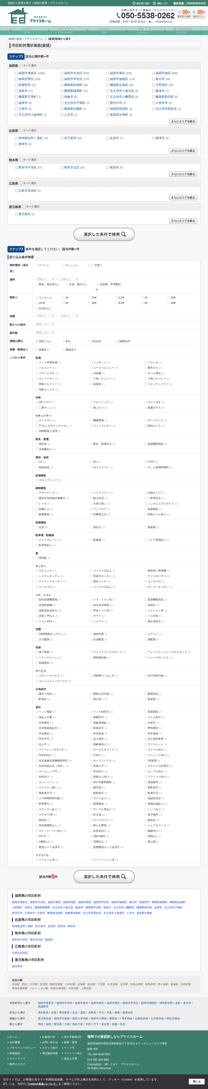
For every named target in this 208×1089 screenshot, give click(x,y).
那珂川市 (116, 102)
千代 (101, 1012)
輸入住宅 (100, 498)
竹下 (96, 1024)
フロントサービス (51, 675)
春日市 (160, 79)
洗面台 (153, 605)
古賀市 (23, 108)
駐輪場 (99, 539)
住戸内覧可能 (157, 675)
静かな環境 (101, 825)
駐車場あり (47, 545)
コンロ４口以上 (104, 586)
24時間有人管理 (50, 431)
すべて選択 (29, 65)
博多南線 (127, 1018)
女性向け (46, 776)
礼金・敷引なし (78, 284)
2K (146, 297)
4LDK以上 (45, 308)
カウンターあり (50, 809)
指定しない (45, 341)
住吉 (75, 1012)
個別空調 (100, 633)
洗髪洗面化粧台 (50, 610)
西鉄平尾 (77, 1024)
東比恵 (105, 1024)
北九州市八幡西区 (122, 96)
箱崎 (117, 1012)
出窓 (43, 527)
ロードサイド (103, 820)
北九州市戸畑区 (75, 102)
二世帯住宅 (156, 498)
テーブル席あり (104, 809)
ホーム (13, 1036)
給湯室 (99, 384)
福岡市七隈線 (99, 1018)
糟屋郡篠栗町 (73, 90)
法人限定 (100, 738)
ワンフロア (101, 509)
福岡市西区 (26, 79)
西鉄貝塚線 (173, 1018)
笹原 (122, 1024)
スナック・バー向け (52, 830)
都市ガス (155, 367)
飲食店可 (100, 728)
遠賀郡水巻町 (119, 114)
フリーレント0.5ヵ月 (53, 749)
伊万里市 (70, 138)
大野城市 (162, 85)
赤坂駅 (16, 984)
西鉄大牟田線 (80, 1018)
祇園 (114, 1024)
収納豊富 (46, 662)
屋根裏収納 (101, 657)
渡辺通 (58, 1024)
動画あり (71, 349)
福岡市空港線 (62, 1018)
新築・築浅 (70, 1042)
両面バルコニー (50, 384)
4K (146, 302)
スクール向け (157, 749)
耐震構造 (46, 514)
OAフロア (46, 402)
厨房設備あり (157, 803)
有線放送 (46, 467)
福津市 (23, 102)
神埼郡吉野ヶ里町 (30, 138)
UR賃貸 (154, 760)
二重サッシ (47, 407)
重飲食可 (155, 787)
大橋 (67, 1024)
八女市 (68, 114)
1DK (94, 297)
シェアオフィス (159, 825)
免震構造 (155, 509)
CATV (153, 461)
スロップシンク (50, 479)
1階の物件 (101, 836)
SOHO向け (47, 755)
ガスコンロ (47, 570)
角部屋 (153, 527)
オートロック (157, 420)
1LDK (121, 297)
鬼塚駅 (174, 984)
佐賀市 (114, 138)
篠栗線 (113, 1018)
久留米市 (162, 102)
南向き (99, 527)
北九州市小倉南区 (30, 114)
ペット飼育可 (103, 711)
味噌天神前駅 (58, 988)
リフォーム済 (48, 859)
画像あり (44, 349)
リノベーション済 (105, 859)
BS (96, 461)
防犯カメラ (156, 425)
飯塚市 (160, 90)
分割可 (153, 722)
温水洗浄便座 (103, 605)
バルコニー (47, 367)
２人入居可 (156, 717)
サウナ (99, 615)
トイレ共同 (47, 621)
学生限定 (46, 733)
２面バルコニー (104, 378)
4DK (173, 302)
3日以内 (96, 341)
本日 (68, 341)
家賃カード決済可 (51, 847)
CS (42, 461)
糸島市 (23, 90)
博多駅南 (43, 1012)
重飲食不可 (47, 792)
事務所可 (100, 717)
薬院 (83, 1012)
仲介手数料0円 (72, 1036)
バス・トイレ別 (104, 599)
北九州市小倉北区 (122, 90)
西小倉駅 (163, 984)
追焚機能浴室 (157, 599)
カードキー (47, 420)
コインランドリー (160, 384)
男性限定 (155, 728)
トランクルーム (50, 657)
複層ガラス (156, 407)
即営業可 (46, 803)
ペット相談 (47, 711)
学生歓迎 (100, 733)
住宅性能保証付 (50, 728)
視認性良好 (156, 798)
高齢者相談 (101, 722)
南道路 (153, 699)
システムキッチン (51, 576)
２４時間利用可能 (51, 798)
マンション (71, 265)
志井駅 (124, 984)
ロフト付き (156, 402)
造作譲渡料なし (50, 825)
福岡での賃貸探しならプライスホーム (115, 1036)
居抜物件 (155, 782)
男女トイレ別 (103, 610)
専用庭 (44, 557)
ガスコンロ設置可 (160, 765)
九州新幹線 (157, 1018)
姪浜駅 (91, 984)
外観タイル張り (159, 514)
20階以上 (100, 841)
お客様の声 (48, 1036)
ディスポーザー (159, 576)
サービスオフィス (105, 749)
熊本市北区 (71, 167)
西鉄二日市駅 (30, 984)
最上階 (153, 841)
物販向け (155, 830)
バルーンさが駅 (39, 988)
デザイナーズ (48, 492)
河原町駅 (185, 984)
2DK (173, 297)
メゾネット (101, 362)
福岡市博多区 (27, 73)
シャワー (100, 621)
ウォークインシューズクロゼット (169, 652)
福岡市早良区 (73, 79)
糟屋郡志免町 (119, 85)
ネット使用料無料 (160, 467)
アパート (44, 265)
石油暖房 (100, 639)
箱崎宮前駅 (56, 984)
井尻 (109, 1012)
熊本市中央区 (27, 167)
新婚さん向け (103, 776)
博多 (40, 1024)
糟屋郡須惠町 (73, 108)
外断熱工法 (101, 514)
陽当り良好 (47, 693)
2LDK (42, 302)
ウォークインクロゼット (109, 652)
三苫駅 (101, 984)
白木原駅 (112, 984)
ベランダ (155, 362)
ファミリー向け (159, 776)
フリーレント (157, 744)
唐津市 (160, 138)
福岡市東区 (117, 73)
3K (66, 302)
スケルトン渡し (50, 787)
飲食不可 (155, 792)
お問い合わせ (50, 1042)
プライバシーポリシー (23, 1047)
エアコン (155, 633)
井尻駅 (44, 984)
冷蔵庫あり (47, 449)
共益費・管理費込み (108, 287)
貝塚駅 (82, 984)
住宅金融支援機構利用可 (55, 760)
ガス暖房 (46, 639)
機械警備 (100, 420)
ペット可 (69, 1047)
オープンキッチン (160, 586)
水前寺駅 (73, 988)
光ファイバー (103, 467)
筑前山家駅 (136, 984)
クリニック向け (159, 755)
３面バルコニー (159, 378)
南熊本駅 (150, 984)
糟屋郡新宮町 (165, 96)
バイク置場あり (159, 539)
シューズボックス (160, 657)
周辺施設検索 (50, 1053)
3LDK (121, 302)
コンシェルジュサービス (55, 680)
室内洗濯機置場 (50, 599)
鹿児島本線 (44, 1018)
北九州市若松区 (166, 108)
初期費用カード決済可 (108, 847)
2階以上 (154, 836)
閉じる (197, 1081)
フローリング (103, 402)
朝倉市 (68, 96)
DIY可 (44, 836)
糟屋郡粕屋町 (73, 85)
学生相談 (155, 733)
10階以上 (46, 841)
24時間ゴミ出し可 (105, 675)
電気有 (44, 443)
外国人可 (100, 765)
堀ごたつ (100, 407)
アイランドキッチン (52, 581)
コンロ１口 (156, 581)
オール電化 (156, 373)
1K (66, 297)
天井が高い (101, 503)
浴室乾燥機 (47, 605)
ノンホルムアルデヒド (163, 503)
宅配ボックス (48, 389)
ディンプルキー (104, 425)
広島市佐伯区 (27, 190)
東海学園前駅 (20, 988)
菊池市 (114, 167)
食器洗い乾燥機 (159, 570)
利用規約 (15, 1053)
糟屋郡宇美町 (27, 96)
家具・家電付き (104, 443)
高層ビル (46, 509)
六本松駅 (70, 984)
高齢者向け (101, 744)
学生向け (100, 771)
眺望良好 (155, 693)
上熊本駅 (86, 988)
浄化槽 (99, 373)
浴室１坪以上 (48, 615)
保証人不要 (47, 717)
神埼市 (23, 144)
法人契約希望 (157, 738)
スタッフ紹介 (50, 1047)
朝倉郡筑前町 (119, 108)
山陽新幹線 (141, 1018)
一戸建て (97, 265)
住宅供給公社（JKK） (53, 765)
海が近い (100, 699)
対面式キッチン (104, 576)
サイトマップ (17, 1058)
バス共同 (155, 615)
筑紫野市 (24, 85)
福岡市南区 (163, 73)
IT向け (98, 755)
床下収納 (46, 652)
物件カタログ (17, 1064)
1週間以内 (124, 341)
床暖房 (153, 639)
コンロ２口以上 (104, 570)
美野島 (92, 1012)
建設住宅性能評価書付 (54, 498)
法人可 (44, 744)
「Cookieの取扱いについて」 (42, 1083)
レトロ (44, 503)
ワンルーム (45, 297)
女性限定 (46, 722)
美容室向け (101, 830)
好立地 (99, 814)
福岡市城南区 (119, 79)
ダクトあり (101, 798)
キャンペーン (48, 782)
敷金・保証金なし (49, 284)
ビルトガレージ (50, 539)
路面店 (153, 820)
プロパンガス (48, 373)
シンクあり (156, 809)
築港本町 (127, 1012)
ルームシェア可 (50, 771)
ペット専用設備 (50, 362)
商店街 (44, 820)
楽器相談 (155, 711)
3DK (94, 302)
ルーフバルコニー (105, 367)
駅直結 (44, 699)
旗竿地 (99, 787)
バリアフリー (103, 492)
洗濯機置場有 (157, 443)
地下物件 (155, 814)
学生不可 (46, 738)
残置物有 (100, 803)
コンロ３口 (47, 586)
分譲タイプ (156, 492)
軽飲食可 (100, 792)
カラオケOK (48, 814)
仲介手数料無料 (104, 782)
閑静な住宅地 (103, 693)
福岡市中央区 (73, 73)
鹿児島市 (24, 214)
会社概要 (15, 1042)
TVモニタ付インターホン (55, 425)
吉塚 (53, 1012)
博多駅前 (64, 1012)
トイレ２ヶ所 (157, 610)
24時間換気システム (52, 633)
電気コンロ (101, 581)
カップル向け (157, 771)
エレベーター (48, 378)
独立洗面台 (156, 621)
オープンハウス (104, 760)
